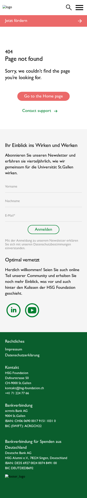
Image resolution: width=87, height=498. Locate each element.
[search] (69, 8)
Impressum (13, 350)
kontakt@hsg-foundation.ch (24, 388)
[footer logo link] (43, 482)
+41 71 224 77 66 (17, 393)
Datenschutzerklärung (22, 356)
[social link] (13, 310)
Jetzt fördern (16, 21)
